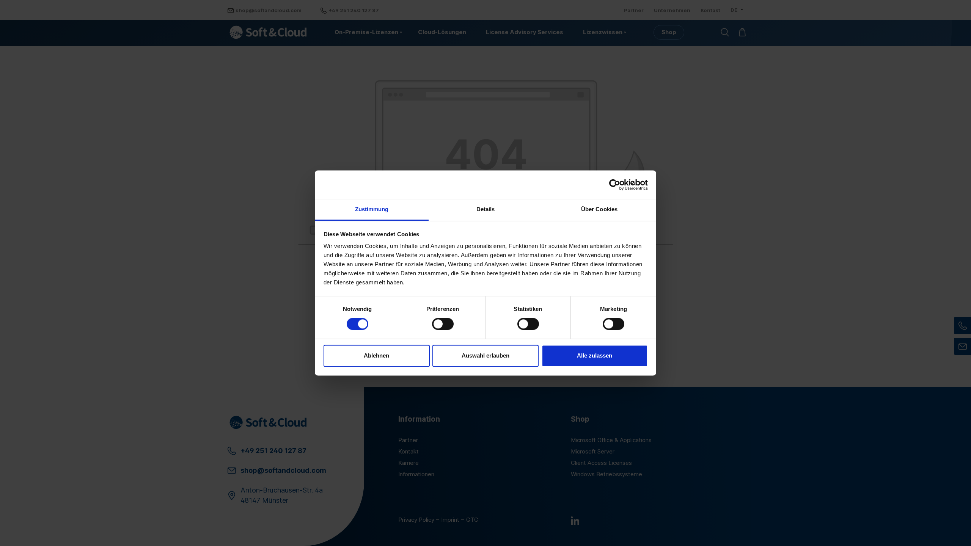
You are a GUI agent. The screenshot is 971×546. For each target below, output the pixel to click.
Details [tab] (485, 209)
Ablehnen (376, 355)
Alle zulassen (594, 355)
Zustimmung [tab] (372, 209)
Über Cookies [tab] (599, 209)
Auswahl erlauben (485, 355)
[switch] (443, 324)
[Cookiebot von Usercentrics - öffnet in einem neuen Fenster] (614, 184)
